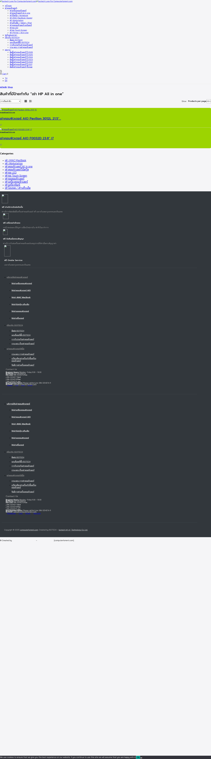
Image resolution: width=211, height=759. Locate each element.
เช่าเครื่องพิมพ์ (12, 184)
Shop (10, 87)
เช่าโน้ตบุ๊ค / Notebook (19, 15)
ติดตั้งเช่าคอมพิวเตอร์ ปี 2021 (21, 64)
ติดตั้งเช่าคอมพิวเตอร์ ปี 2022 (21, 62)
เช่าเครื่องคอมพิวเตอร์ (18, 10)
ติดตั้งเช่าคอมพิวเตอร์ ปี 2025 (21, 54)
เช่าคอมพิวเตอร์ (11, 8)
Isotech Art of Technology (23, 540)
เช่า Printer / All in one (19, 32)
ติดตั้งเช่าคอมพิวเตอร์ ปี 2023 (21, 59)
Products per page (197, 101)
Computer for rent (45, 540)
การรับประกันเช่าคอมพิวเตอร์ (21, 45)
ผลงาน (7, 50)
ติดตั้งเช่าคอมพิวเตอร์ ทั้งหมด (21, 67)
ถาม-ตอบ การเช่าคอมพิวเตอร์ (21, 47)
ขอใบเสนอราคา (11, 35)
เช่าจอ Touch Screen (18, 30)
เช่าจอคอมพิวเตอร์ (14, 178)
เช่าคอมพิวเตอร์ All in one (20, 13)
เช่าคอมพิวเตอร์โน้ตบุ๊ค (17, 169)
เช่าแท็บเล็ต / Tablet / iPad (21, 23)
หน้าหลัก (3, 87)
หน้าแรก (8, 5)
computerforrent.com (29, 530)
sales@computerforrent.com (25, 384)
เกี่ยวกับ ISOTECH (12, 37)
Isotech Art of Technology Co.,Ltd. (73, 530)
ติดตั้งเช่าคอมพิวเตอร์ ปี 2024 (21, 57)
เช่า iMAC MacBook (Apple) (21, 18)
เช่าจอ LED (14, 27)
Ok (138, 757)
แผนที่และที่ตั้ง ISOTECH (19, 42)
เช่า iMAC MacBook (15, 160)
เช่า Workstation (16, 20)
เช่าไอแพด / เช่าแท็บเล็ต (18, 187)
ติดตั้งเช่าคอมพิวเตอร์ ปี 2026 (21, 52)
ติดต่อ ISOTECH (16, 40)
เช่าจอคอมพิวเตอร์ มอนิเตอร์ (21, 25)
